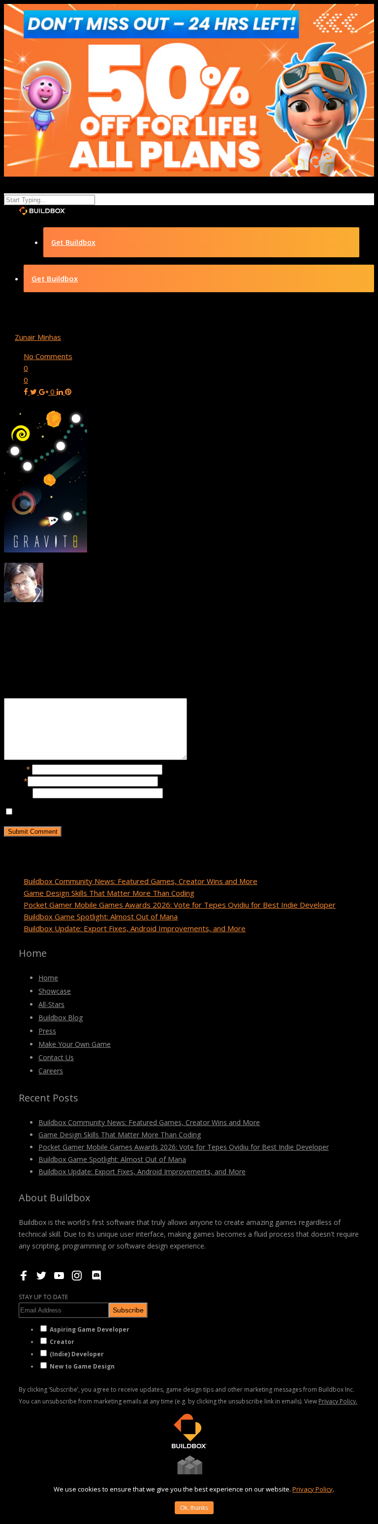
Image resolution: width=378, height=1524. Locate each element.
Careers (50, 1070)
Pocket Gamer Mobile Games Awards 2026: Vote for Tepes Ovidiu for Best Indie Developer (180, 905)
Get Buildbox (73, 242)
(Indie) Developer (77, 1354)
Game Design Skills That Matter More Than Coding (109, 893)
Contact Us (56, 1057)
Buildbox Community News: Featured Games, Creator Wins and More (140, 881)
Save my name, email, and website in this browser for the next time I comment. (148, 812)
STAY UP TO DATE (43, 1297)
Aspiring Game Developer (89, 1329)
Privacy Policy (312, 1489)
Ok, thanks (194, 1507)
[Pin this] (68, 391)
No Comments (48, 356)
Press (47, 1031)
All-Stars (51, 1004)
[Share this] (27, 391)
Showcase (54, 991)
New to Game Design (82, 1366)
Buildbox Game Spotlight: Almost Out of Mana (101, 916)
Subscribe (128, 1310)
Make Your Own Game (74, 1044)
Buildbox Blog (60, 1017)
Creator (62, 1342)
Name (17, 769)
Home (48, 977)
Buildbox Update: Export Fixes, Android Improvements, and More (135, 928)
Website (18, 792)
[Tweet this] (34, 391)
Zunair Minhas (38, 337)
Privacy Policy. (337, 1401)
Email (16, 781)
